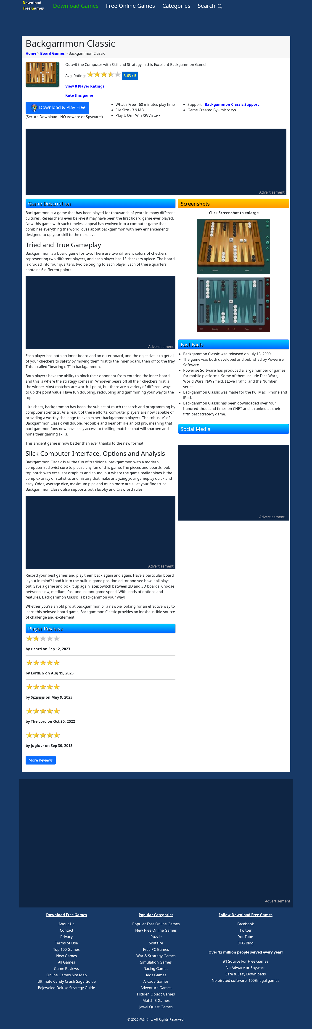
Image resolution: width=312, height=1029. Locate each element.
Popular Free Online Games (156, 923)
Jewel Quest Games (156, 1006)
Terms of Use (66, 943)
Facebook (245, 923)
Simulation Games (156, 962)
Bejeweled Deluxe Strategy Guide (66, 987)
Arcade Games (156, 981)
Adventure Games (156, 987)
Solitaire (156, 943)
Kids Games (156, 974)
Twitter (245, 930)
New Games (66, 955)
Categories (176, 5)
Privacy (66, 936)
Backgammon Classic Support (232, 104)
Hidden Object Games (156, 994)
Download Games (76, 5)
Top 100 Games (66, 949)
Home (31, 53)
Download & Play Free (62, 107)
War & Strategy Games (156, 955)
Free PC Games (156, 949)
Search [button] (207, 5)
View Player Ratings (84, 86)
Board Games (52, 53)
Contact (66, 930)
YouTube (245, 936)
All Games (66, 962)
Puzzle (156, 936)
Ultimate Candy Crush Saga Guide (66, 981)
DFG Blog (246, 943)
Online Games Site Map (66, 974)
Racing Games (156, 968)
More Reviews (41, 760)
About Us (66, 923)
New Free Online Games (156, 930)
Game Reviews (66, 968)
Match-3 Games (156, 1000)
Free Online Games (130, 5)
